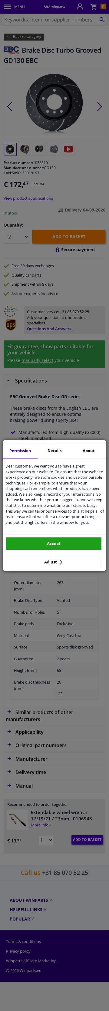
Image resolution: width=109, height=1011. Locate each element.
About (89, 450)
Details (54, 450)
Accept (54, 543)
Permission (20, 450)
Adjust (51, 562)
